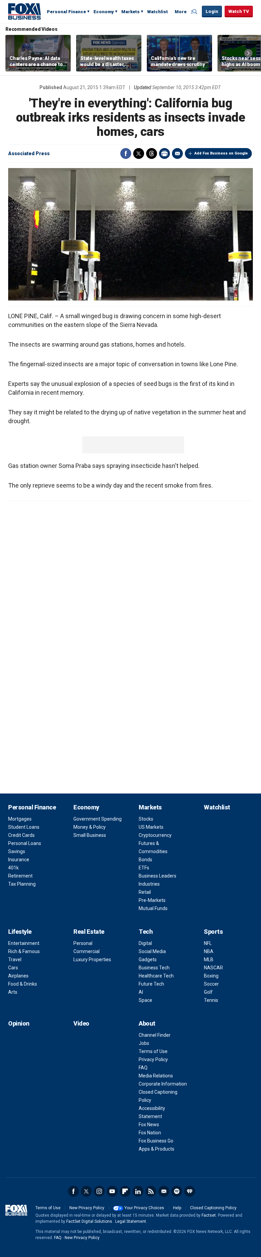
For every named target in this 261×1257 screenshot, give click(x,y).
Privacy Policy (153, 1059)
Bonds (145, 859)
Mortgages (20, 819)
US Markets (151, 827)
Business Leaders (157, 876)
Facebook (125, 153)
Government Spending (97, 819)
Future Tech (151, 984)
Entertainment (23, 943)
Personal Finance (66, 11)
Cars (13, 967)
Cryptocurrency (155, 835)
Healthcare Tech (156, 975)
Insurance (18, 859)
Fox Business (24, 11)
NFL (208, 943)
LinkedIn (138, 1191)
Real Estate (88, 931)
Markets (130, 11)
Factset (209, 1215)
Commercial (86, 951)
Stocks (146, 819)
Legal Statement (130, 1221)
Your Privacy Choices (144, 1208)
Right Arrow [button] (248, 53)
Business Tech (154, 967)
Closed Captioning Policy (213, 1208)
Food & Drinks (22, 984)
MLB (208, 959)
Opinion (19, 1023)
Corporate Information (163, 1084)
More (181, 11)
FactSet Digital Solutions (89, 1221)
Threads (151, 153)
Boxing (211, 975)
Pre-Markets (152, 900)
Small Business (89, 835)
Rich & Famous (24, 951)
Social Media (152, 951)
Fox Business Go (156, 1140)
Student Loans (23, 827)
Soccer (211, 984)
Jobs (144, 1043)
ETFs (144, 867)
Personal (82, 943)
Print (164, 153)
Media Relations (156, 1075)
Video (81, 1023)
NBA (208, 951)
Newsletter (163, 1191)
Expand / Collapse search (195, 11)
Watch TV (238, 11)
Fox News (149, 1124)
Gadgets (148, 959)
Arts (12, 992)
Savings (16, 851)
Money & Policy (89, 827)
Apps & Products (156, 1149)
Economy (103, 11)
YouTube (112, 1191)
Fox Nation (150, 1132)
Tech (146, 931)
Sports (213, 931)
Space (145, 1000)
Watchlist (157, 11)
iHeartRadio (189, 1191)
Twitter (138, 153)
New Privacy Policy (86, 1208)
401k (13, 867)
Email (177, 153)
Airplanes (18, 975)
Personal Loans (24, 843)
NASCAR (213, 967)
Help (177, 1208)
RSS (150, 1191)
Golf (208, 992)
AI (141, 992)
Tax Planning (22, 884)
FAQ (143, 1067)
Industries (149, 884)
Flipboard (125, 1191)
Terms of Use (153, 1051)
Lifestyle (20, 931)
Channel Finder (155, 1035)
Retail (145, 892)
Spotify (176, 1191)
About (147, 1023)
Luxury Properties (92, 959)
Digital (145, 943)
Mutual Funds (153, 908)
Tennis (211, 1000)
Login (212, 11)
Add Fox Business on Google (221, 153)
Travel (14, 959)
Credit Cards (21, 835)
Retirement (20, 876)
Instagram (99, 1191)
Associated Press (29, 153)
